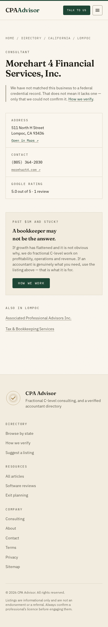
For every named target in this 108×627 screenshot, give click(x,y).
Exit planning (17, 495)
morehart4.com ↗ (25, 169)
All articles (15, 476)
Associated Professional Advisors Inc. (38, 317)
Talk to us (76, 10)
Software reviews (21, 485)
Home (10, 38)
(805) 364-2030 (26, 162)
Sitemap (13, 566)
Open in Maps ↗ (24, 140)
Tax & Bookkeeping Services (30, 328)
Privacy (12, 557)
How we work (31, 283)
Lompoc (84, 38)
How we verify (80, 99)
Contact (12, 537)
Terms (11, 547)
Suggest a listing (20, 452)
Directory (31, 38)
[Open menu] (97, 10)
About (11, 528)
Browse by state (20, 433)
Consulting (15, 518)
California (59, 38)
